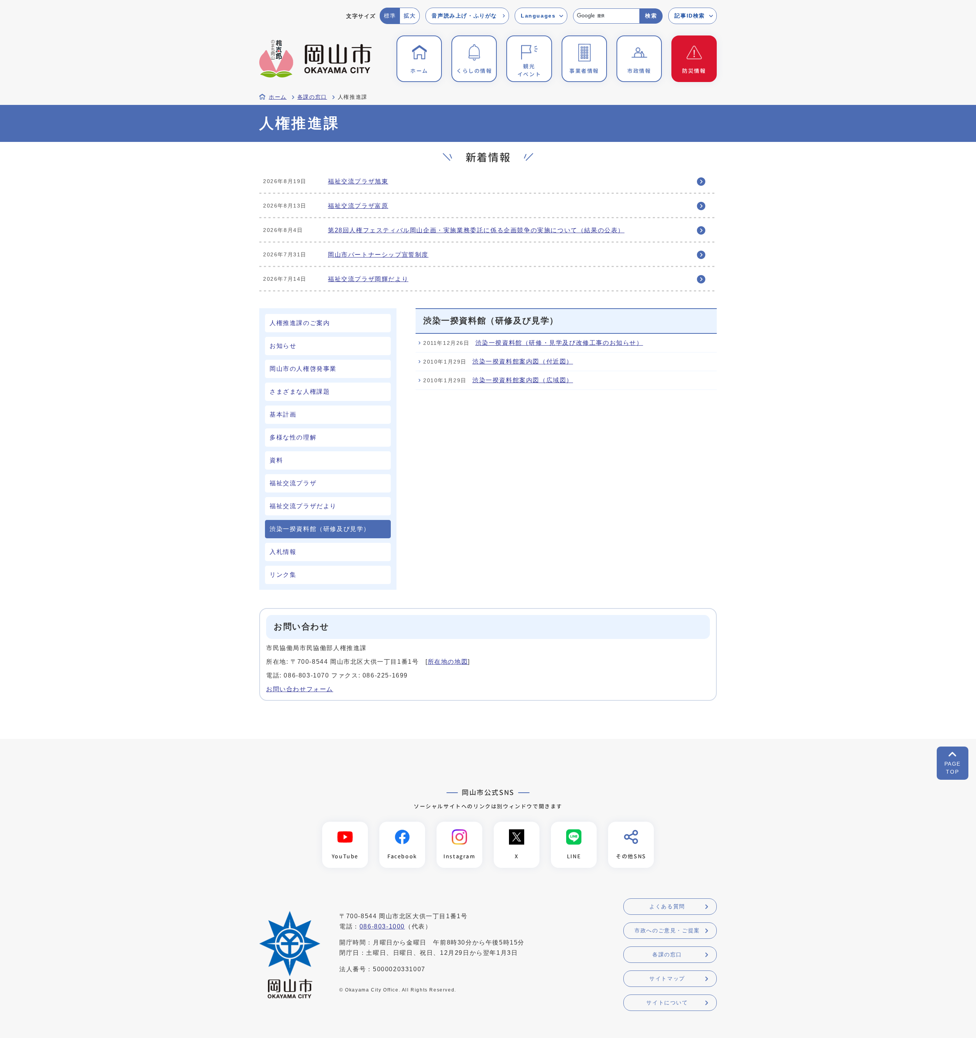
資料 (276, 460)
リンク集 (283, 574)
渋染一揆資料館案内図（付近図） (522, 361)
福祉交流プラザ (293, 483)
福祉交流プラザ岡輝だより (368, 279)
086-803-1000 (382, 926)
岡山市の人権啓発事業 (303, 368)
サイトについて (667, 1002)
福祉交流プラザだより (303, 506)
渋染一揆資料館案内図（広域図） (522, 380)
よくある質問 (667, 906)
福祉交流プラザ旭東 (358, 181)
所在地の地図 (448, 661)
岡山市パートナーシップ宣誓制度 (378, 254)
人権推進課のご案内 (300, 323)
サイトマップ (667, 978)
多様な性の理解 (293, 437)
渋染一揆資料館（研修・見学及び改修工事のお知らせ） (559, 343)
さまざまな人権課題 (300, 391)
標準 (390, 16)
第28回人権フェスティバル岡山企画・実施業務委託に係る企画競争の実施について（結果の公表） (476, 230)
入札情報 (283, 552)
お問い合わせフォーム (299, 689)
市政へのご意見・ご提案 (667, 930)
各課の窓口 (312, 97)
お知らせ (283, 346)
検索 (651, 16)
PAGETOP (952, 768)
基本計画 (283, 414)
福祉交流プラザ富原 (358, 206)
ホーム (278, 97)
